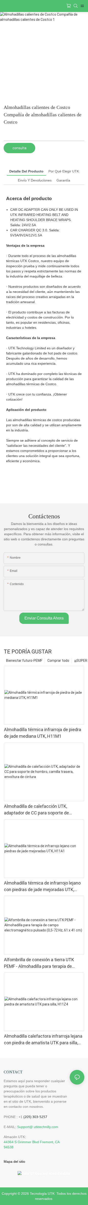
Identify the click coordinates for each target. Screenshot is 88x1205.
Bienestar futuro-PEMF (24, 660)
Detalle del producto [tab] (26, 171)
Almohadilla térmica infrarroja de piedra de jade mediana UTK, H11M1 (42, 733)
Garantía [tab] (63, 180)
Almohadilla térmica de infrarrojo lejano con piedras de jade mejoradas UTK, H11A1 (42, 886)
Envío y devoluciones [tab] (35, 180)
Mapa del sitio (14, 1161)
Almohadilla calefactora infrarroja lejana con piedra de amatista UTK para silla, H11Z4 (43, 1040)
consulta (19, 148)
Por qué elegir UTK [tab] (63, 171)
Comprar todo (58, 660)
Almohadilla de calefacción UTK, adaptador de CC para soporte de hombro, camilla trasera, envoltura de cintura (40, 810)
